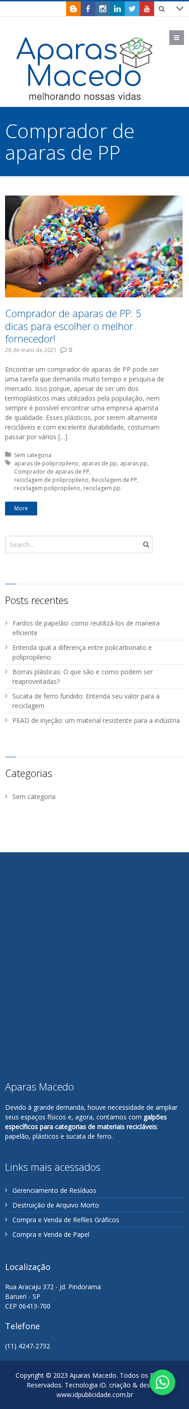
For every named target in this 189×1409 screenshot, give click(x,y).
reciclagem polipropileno (47, 488)
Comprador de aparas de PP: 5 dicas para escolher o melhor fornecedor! (73, 325)
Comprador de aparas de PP (51, 471)
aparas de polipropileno (46, 463)
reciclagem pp (102, 488)
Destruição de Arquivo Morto (55, 1205)
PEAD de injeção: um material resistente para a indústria (96, 720)
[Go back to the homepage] (85, 68)
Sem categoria (32, 455)
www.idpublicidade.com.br (94, 1394)
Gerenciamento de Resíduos (54, 1190)
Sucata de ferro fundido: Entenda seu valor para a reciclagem (86, 701)
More (21, 508)
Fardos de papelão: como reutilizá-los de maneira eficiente (86, 628)
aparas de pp (99, 463)
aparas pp (133, 463)
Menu (183, 37)
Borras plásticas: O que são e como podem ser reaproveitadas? (82, 676)
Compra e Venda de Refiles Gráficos (65, 1219)
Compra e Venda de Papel (50, 1234)
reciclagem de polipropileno (51, 480)
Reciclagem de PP (114, 480)
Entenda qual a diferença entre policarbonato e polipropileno (82, 652)
